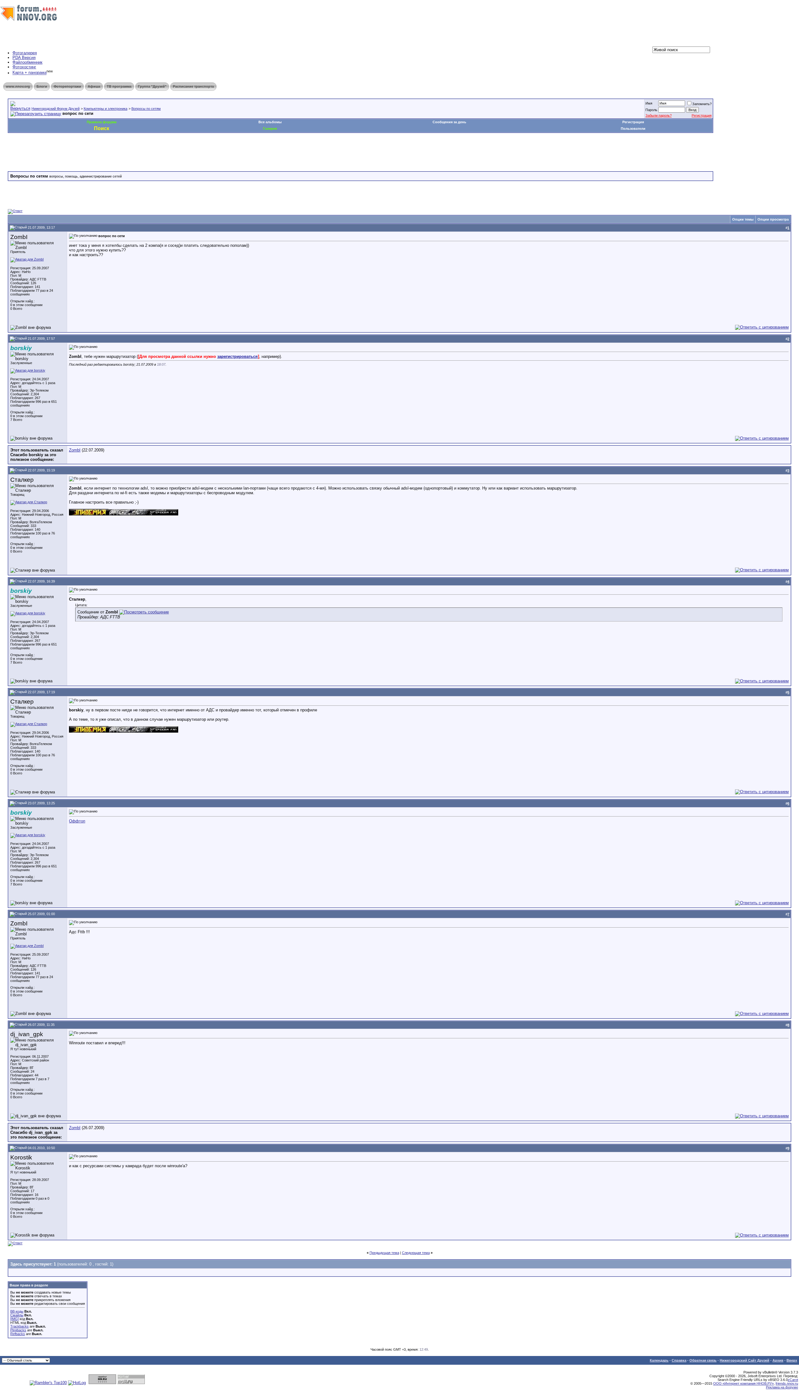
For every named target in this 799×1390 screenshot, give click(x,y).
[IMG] (14, 1319)
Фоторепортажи (67, 86)
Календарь (659, 1360)
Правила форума (101, 122)
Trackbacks (19, 1326)
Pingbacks (18, 1330)
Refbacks (17, 1334)
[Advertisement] (121, 152)
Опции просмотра (773, 219)
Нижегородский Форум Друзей (56, 108)
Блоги (42, 86)
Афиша (94, 86)
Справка (679, 1360)
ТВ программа (119, 86)
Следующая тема (416, 1253)
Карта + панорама (29, 73)
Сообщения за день (449, 122)
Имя (648, 103)
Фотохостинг (24, 67)
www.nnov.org (18, 86)
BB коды (16, 1311)
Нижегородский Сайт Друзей (744, 1360)
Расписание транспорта (193, 86)
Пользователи (633, 128)
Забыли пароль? (658, 115)
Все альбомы (270, 122)
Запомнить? (702, 104)
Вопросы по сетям (146, 108)
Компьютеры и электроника (105, 108)
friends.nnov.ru (787, 1383)
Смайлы (16, 1315)
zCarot (793, 1380)
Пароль (651, 110)
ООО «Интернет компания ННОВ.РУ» (743, 1383)
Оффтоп (77, 821)
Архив (777, 1360)
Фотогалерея (24, 53)
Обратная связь (703, 1360)
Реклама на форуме (782, 1387)
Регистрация (702, 115)
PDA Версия (24, 57)
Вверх (792, 1360)
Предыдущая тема (384, 1253)
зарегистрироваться (237, 356)
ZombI (75, 450)
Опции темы (742, 219)
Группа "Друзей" (152, 86)
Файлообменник (27, 62)
